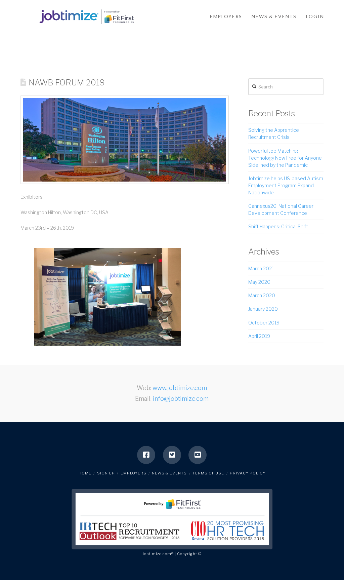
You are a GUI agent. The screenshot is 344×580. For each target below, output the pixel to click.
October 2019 (264, 322)
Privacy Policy (247, 473)
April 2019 (259, 336)
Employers (133, 473)
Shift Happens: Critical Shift (278, 226)
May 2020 (259, 282)
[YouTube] (197, 455)
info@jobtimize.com (181, 398)
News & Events (169, 473)
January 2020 (263, 309)
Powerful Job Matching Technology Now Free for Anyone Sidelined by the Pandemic (285, 158)
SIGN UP (106, 473)
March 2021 (261, 268)
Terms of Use (208, 473)
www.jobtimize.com (180, 387)
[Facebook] (146, 455)
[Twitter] (172, 455)
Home (85, 473)
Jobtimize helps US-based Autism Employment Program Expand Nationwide (285, 185)
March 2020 (261, 295)
